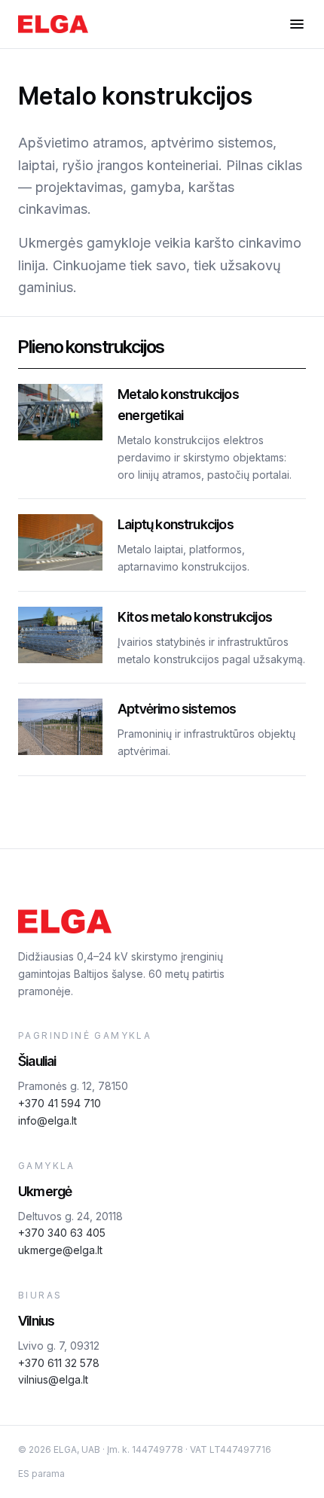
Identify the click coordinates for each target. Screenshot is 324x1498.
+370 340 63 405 (61, 1232)
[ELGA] (53, 24)
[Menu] (297, 24)
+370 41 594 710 (59, 1103)
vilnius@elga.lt (53, 1379)
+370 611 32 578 (58, 1362)
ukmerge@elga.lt (60, 1250)
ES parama (41, 1473)
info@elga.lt (47, 1120)
